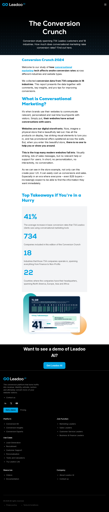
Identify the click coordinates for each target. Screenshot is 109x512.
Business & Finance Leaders (72, 435)
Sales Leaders (66, 428)
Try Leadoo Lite (13, 462)
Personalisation (12, 454)
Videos (9, 475)
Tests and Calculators (15, 458)
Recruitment (11, 446)
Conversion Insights (14, 428)
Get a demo (11, 410)
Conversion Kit (12, 424)
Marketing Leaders (68, 424)
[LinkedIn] (5, 403)
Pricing (23, 410)
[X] (11, 403)
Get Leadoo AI (54, 365)
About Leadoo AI (67, 475)
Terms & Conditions (30, 505)
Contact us (10, 397)
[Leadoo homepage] (15, 378)
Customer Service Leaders (71, 431)
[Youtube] (17, 403)
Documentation (12, 479)
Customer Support (14, 450)
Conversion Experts (14, 431)
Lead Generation (13, 443)
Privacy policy (11, 505)
